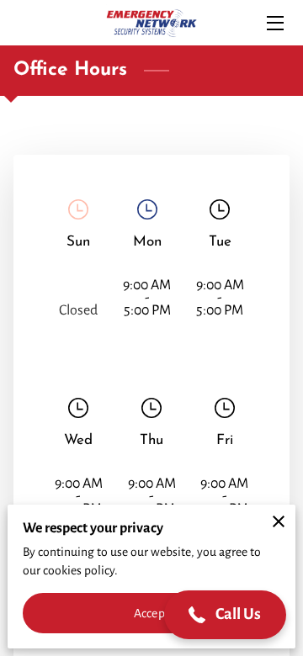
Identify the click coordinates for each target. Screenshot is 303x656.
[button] (225, 614)
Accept (151, 613)
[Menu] (274, 23)
